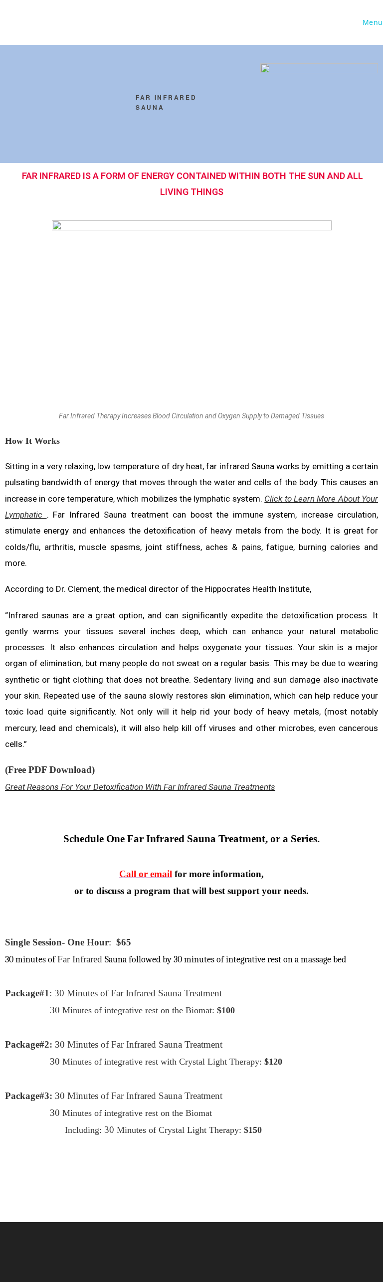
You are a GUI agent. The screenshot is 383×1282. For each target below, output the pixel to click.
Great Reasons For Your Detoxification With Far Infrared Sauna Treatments (140, 787)
